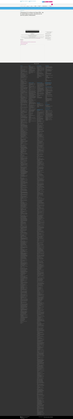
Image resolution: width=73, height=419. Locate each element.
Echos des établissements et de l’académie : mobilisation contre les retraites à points (24, 150)
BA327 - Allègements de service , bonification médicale (40, 287)
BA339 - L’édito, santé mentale (40, 397)
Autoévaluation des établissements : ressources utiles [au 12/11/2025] (32, 70)
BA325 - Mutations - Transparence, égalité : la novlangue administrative (40, 250)
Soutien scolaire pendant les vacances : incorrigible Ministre (24, 179)
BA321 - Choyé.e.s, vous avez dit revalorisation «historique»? (40, 161)
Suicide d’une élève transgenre (23, 217)
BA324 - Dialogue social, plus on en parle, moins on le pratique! (40, 218)
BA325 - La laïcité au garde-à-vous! (40, 231)
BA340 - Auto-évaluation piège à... (40, 411)
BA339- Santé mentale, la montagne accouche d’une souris (40, 400)
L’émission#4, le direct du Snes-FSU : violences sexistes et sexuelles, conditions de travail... (48, 38)
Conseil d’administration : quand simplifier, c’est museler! (23, 145)
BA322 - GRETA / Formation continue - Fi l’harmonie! (40, 177)
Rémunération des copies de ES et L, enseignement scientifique (24, 131)
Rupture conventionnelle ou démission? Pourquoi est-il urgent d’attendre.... (32, 109)
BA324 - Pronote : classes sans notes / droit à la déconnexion (40, 228)
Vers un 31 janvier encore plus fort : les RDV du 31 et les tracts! (24, 260)
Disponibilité (30, 119)
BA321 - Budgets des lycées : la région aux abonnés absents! (40, 162)
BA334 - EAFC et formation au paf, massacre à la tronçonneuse (40, 391)
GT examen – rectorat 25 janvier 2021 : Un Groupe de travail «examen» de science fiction (24, 221)
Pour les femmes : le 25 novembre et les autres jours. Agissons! (24, 211)
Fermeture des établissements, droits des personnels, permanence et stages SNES (24, 171)
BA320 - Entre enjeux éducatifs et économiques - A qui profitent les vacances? (40, 124)
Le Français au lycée (22, 113)
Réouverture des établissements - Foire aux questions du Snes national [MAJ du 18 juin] (24, 195)
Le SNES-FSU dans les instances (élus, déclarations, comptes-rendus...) (49, 99)
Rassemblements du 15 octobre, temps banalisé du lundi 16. (24, 280)
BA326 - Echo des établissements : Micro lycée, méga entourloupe (40, 266)
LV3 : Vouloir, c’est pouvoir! (23, 215)
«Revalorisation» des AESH (23, 276)
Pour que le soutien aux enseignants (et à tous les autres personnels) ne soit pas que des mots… (24, 283)
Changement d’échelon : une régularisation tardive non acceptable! (32, 93)
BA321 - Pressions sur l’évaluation (40, 158)
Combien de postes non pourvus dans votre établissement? (24, 308)
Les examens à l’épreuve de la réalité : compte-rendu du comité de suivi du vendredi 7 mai (24, 228)
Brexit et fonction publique (23, 91)
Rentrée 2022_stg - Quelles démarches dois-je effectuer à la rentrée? (40, 299)
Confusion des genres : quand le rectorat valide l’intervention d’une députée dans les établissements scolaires (24, 238)
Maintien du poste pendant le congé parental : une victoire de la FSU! (49, 70)
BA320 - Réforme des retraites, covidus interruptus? (40, 128)
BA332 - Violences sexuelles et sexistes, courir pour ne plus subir (40, 376)
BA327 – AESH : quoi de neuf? (39, 280)
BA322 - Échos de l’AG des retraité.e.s (40, 183)
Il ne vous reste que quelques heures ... (49, 94)
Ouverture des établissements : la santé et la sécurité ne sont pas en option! (24, 204)
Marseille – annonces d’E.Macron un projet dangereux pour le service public (24, 219)
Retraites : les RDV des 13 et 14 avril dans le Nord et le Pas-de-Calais (24, 264)
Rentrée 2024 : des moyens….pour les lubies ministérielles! (24, 287)
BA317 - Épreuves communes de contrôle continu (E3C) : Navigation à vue (40, 112)
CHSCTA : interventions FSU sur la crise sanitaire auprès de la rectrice (24, 185)
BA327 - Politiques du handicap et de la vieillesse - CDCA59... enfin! (40, 284)
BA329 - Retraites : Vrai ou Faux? (40, 336)
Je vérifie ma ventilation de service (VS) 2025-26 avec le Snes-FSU (40, 70)
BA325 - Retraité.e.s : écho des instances (40, 255)
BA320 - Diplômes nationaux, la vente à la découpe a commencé (40, 121)
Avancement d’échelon (31, 113)
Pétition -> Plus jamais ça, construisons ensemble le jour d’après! (24, 181)
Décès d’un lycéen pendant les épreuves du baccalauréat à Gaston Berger (24, 262)
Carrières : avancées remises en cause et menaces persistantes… (32, 106)
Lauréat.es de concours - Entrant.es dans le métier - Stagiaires (49, 77)
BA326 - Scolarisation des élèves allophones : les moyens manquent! (40, 261)
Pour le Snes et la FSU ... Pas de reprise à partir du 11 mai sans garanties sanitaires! (24, 188)
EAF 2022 (21, 248)
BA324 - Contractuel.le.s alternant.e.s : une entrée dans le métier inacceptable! (40, 227)
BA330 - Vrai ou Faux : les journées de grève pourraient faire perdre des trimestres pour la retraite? (40, 361)
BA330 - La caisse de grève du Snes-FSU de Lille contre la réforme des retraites (40, 362)
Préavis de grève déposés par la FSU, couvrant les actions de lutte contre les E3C (24, 160)
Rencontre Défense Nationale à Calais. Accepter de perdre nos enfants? (24, 312)
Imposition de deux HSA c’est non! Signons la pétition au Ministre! (24, 99)
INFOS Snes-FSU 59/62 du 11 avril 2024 (24, 295)
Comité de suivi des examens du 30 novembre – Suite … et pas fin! (23, 244)
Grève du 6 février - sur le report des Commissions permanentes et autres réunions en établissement (24, 168)
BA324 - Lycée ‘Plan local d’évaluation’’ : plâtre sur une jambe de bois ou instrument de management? (40, 216)
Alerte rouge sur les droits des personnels (24, 107)
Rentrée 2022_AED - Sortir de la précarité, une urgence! (40, 305)
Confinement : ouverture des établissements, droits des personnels (24, 205)
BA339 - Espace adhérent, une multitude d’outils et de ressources (40, 402)
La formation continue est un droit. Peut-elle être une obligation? (40, 90)
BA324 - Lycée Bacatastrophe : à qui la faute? (40, 214)
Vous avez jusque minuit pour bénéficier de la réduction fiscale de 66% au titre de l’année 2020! (49, 91)
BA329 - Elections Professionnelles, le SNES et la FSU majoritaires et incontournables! (40, 348)
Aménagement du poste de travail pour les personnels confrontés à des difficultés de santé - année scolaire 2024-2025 (32, 103)
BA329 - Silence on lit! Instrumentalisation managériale (40, 341)
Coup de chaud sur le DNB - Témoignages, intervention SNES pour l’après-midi (24, 317)
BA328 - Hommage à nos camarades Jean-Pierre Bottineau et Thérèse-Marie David (40, 325)
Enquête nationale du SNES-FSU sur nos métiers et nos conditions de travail (40, 83)
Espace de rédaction (22, 418)
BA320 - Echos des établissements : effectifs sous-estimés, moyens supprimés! (40, 129)
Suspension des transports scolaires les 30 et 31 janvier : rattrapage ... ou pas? (24, 88)
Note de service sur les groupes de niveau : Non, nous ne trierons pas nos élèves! (24, 290)
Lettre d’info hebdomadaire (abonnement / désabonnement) (48, 417)
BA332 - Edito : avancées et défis (40, 367)
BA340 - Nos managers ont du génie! (40, 414)
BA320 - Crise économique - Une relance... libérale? (40, 117)
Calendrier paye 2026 (31, 99)
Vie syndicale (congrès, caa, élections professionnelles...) (49, 100)
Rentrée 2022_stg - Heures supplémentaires (39, 301)
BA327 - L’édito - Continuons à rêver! (40, 170)
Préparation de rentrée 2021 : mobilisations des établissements (23, 222)
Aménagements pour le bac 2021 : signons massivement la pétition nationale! (23, 209)
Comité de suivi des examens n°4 (23, 270)
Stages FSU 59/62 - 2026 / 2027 (48, 84)
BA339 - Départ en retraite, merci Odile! (40, 404)
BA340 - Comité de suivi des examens (40, 407)
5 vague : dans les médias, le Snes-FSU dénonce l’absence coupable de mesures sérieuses (24, 72)
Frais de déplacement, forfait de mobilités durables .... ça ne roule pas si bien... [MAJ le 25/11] (24, 82)
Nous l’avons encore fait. (23, 267)
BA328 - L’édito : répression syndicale (40, 309)
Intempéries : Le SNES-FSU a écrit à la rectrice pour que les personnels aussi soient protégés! (24, 98)
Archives (21, 323)
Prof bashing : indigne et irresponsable (24, 85)
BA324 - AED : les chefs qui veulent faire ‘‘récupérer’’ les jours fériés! (40, 211)
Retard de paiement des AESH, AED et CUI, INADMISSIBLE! (24, 235)
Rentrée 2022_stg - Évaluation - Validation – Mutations (40, 300)
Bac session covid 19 (22, 174)
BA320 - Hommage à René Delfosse (40, 136)
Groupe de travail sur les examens (23, 146)
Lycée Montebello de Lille (39, 66)
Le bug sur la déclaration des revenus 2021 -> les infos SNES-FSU (24, 250)
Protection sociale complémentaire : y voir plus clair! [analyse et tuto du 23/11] (40, 89)
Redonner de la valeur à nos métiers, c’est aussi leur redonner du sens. (49, 69)
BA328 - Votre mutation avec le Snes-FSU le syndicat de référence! (40, 324)
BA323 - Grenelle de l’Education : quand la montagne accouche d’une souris (40, 200)
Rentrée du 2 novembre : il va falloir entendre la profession (24, 202)
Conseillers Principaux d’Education (49, 73)
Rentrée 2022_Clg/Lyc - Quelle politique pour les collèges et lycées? (40, 294)
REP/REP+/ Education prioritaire (40, 73)
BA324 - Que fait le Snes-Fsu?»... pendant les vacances (40, 229)
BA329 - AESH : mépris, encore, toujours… (40, 334)
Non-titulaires (47, 76)
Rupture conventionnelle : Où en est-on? (32, 90)
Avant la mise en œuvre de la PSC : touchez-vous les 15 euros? (32, 107)
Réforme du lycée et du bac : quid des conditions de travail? (24, 124)
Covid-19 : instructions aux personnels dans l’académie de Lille (24, 169)
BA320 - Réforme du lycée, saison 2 (40, 118)
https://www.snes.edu (38, 38)
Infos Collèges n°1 (47, 105)
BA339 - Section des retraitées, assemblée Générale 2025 (40, 403)
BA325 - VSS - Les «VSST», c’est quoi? (40, 242)
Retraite (29, 120)
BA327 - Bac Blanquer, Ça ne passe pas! (40, 186)
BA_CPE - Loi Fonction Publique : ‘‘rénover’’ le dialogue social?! (40, 141)
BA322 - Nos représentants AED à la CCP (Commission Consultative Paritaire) (40, 180)
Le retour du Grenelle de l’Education (24, 229)
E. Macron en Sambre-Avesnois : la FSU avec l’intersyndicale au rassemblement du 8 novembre (24, 92)
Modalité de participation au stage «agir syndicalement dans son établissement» (49, 114)
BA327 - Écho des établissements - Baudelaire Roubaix (40, 288)
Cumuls (29, 121)
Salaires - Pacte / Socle (31, 72)
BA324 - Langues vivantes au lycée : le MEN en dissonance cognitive (40, 217)
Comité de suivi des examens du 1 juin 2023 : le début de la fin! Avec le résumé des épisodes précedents (24, 272)
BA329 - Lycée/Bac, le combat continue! (40, 329)
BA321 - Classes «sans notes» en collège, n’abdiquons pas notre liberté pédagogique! (40, 160)
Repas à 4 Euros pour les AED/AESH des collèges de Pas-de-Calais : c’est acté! (24, 306)
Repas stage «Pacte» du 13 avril (48, 116)
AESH (46, 79)
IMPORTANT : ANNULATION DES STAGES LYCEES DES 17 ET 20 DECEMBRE (23, 152)
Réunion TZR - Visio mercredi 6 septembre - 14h (31, 101)
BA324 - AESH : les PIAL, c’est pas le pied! (40, 222)
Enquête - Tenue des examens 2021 (49, 113)
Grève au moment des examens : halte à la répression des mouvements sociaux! (24, 117)
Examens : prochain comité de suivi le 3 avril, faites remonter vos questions (24, 291)
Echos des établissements (39, 76)
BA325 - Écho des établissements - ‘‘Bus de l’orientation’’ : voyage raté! (40, 236)
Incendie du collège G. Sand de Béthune (24, 132)
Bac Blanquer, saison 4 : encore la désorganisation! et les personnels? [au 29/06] (24, 298)
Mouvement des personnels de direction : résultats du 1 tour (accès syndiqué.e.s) (24, 182)
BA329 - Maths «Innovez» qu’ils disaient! (40, 342)
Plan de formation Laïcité (31, 71)
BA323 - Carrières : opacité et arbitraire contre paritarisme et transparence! (40, 202)
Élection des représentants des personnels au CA (23, 86)
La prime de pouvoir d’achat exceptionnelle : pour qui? (23, 274)
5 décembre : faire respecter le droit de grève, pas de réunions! (24, 70)
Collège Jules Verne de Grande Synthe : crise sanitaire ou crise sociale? (24, 196)
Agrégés (46, 72)
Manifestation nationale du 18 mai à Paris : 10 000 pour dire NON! (24, 115)
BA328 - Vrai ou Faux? (39, 322)
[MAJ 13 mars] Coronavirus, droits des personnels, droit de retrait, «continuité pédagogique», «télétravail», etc (40, 85)
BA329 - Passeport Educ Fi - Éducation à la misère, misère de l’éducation (40, 340)
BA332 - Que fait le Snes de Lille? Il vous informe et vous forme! (40, 368)
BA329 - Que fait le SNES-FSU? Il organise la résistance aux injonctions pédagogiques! (40, 333)
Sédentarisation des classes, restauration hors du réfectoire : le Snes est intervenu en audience (40, 69)
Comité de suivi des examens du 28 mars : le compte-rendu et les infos (24, 241)
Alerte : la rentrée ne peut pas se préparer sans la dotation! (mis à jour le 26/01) (24, 304)
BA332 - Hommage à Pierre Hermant (40, 378)
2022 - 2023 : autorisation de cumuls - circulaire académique (32, 83)
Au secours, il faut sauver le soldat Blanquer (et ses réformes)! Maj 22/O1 (24, 218)
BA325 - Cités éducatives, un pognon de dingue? (40, 235)
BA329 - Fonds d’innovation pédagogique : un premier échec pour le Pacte (40, 339)
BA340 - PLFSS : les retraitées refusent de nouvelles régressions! (40, 413)
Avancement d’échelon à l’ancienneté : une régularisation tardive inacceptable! (32, 97)
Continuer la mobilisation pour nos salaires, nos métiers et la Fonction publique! (24, 302)
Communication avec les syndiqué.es (24, 153)
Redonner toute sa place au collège (24, 43)
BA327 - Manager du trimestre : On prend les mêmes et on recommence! (40, 278)
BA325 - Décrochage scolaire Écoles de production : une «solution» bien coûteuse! (40, 238)
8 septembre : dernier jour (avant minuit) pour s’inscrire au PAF (24, 73)
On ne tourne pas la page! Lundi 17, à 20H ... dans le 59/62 (24, 265)
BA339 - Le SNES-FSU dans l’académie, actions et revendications (40, 401)
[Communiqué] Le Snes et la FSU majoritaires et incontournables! (23, 257)
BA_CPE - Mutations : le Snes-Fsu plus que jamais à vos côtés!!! (40, 142)
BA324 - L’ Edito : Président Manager (40, 208)
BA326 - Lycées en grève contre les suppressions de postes (40, 268)
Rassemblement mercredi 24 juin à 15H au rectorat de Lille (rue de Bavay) (24, 83)
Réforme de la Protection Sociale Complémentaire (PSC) (32, 67)
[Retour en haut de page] (2, 417)
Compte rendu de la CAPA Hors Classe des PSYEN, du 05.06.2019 (24, 119)
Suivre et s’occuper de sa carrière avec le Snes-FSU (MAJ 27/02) (24, 247)
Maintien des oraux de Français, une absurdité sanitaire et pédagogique (24, 189)
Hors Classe (30, 114)
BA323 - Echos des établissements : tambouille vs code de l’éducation (40, 193)
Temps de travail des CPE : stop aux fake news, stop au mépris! (24, 110)
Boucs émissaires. (22, 84)
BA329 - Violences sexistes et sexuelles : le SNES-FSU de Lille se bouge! (40, 343)
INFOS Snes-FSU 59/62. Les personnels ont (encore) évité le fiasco (49, 106)
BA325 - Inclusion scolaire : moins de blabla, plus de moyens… (40, 233)
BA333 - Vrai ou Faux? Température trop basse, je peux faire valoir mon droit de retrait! (40, 385)
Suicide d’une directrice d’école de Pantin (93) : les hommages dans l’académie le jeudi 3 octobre (24, 141)
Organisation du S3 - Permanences (49, 98)
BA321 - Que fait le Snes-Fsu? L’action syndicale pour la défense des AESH (40, 168)
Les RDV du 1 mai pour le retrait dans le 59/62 (24, 266)
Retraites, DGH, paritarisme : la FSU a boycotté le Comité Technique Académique (24, 162)
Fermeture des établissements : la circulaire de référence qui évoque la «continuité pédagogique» (24, 173)
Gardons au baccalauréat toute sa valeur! (24, 90)
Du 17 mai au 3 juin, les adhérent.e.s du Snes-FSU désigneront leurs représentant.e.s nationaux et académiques (49, 93)
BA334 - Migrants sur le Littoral (40, 394)
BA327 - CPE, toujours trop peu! (40, 285)
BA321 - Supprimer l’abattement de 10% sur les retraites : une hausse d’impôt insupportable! (40, 164)
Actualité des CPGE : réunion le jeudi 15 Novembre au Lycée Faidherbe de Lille (49, 67)
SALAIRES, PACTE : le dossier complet (24, 268)
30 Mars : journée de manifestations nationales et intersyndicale (24, 76)
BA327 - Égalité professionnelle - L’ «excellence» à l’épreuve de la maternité (40, 283)
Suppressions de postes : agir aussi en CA (24, 96)
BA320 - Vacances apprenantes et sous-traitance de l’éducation (40, 125)
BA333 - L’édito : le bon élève (39, 379)
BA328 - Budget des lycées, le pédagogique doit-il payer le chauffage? (40, 320)
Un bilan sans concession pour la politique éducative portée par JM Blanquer (23, 236)
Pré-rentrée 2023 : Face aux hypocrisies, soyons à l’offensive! (24, 278)
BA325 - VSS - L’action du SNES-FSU (40, 244)
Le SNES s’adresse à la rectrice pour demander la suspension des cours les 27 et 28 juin (24, 122)
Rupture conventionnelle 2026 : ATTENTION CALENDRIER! (31, 111)
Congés (38, 96)
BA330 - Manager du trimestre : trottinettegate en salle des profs (40, 366)
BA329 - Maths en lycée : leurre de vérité (40, 330)
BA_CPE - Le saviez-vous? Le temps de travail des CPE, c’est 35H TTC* (40, 145)
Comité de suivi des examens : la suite (24, 246)
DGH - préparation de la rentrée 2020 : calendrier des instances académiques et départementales (24, 158)
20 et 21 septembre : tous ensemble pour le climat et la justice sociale (24, 74)
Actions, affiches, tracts (23, 318)
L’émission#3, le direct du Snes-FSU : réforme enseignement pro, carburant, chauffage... (48, 36)
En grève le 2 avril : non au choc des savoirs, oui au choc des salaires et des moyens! (24, 293)
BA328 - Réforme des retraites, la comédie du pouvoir (40, 318)
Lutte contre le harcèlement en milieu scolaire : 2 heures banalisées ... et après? (24, 277)
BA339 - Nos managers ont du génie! (40, 405)
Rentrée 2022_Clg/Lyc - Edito (39, 293)
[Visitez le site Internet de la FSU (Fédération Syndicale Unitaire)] (24, 417)
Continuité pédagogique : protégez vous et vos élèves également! (24, 175)
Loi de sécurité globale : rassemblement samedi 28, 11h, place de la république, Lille (24, 214)
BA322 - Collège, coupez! (39, 173)
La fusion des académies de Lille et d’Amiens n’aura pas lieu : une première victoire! (24, 105)
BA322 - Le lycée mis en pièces (39, 174)
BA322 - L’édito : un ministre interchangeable (39, 171)
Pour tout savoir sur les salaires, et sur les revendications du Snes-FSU (32, 95)
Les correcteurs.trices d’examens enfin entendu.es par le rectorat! (24, 256)
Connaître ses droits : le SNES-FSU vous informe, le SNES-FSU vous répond (40, 88)
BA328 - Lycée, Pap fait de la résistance (40, 312)
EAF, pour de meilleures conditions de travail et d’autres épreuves (24, 243)
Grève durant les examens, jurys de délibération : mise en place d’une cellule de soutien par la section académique (24, 125)
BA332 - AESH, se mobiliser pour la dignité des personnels (40, 375)
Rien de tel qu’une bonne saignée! (24, 79)
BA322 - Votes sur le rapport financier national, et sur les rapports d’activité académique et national (40, 185)
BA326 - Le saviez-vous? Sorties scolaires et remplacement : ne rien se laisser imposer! (40, 275)
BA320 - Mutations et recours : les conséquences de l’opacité (40, 134)
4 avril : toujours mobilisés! (23, 69)
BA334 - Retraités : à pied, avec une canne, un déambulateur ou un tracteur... (40, 390)
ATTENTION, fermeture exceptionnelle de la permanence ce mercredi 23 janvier (24, 101)
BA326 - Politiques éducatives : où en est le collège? (40, 260)
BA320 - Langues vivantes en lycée (40, 119)
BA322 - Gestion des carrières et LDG (40, 178)
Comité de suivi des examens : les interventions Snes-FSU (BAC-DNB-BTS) (24, 255)
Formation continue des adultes (48, 80)
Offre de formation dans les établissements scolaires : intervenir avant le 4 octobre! (24, 136)
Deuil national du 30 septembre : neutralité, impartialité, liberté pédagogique (23, 139)
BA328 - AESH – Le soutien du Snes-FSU (40, 313)
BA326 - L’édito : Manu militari (39, 257)
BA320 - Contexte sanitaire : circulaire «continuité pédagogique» (40, 135)
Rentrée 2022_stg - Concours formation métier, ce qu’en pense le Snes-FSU (40, 297)
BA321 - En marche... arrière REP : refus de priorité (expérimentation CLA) (40, 150)
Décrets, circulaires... (22, 320)
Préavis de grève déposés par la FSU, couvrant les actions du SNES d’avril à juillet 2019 (24, 112)
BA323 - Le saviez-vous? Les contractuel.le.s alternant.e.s (39, 201)
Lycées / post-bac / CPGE (39, 72)
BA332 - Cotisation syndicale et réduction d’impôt (40, 372)
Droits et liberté (22, 322)
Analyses (46, 97)
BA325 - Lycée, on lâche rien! (39, 237)
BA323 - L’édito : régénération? (40, 188)
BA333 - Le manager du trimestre (40, 381)
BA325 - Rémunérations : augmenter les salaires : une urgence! (40, 248)
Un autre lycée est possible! (23, 44)
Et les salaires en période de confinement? (23, 184)
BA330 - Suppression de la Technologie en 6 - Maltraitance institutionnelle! (40, 353)
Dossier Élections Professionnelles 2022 (49, 115)
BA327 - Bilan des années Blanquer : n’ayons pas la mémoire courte (40, 279)
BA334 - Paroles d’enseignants (40, 389)
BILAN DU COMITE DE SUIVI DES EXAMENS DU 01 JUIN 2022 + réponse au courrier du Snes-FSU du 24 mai (24, 254)
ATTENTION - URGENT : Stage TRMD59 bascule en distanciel (24, 288)
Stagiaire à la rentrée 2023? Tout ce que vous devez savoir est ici (32, 100)
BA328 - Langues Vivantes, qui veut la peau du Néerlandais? (40, 314)
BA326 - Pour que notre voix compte (40, 258)
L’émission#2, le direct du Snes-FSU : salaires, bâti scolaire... (48, 33)
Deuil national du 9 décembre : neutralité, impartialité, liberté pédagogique (24, 216)
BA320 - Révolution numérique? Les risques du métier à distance (40, 126)
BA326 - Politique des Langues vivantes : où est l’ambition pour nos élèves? (40, 265)
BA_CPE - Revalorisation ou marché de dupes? (40, 138)
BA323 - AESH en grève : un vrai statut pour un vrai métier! (40, 207)
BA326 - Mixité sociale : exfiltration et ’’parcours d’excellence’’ (40, 264)
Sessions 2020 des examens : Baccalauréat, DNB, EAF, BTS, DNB (23, 170)
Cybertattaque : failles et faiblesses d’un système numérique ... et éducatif (24, 311)
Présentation (22, 40)
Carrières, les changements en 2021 (32, 91)
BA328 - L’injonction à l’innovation (40, 310)
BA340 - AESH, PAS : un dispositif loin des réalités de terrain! (40, 412)
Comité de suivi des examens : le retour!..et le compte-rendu (23, 206)
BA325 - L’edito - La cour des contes (40, 230)
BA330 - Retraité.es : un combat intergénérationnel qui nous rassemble (40, 359)
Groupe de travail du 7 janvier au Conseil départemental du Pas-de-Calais (24, 305)
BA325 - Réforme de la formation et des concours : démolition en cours (40, 249)
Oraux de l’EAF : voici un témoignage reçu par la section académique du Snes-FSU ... (24, 233)
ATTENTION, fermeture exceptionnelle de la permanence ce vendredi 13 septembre (24, 299)
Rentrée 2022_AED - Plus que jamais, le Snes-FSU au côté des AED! (40, 303)
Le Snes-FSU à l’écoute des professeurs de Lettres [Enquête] (24, 249)
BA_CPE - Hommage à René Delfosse (40, 146)
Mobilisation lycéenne (22, 155)
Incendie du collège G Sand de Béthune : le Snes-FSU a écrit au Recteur (24, 135)
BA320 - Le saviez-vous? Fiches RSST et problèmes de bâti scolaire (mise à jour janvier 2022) (40, 131)
